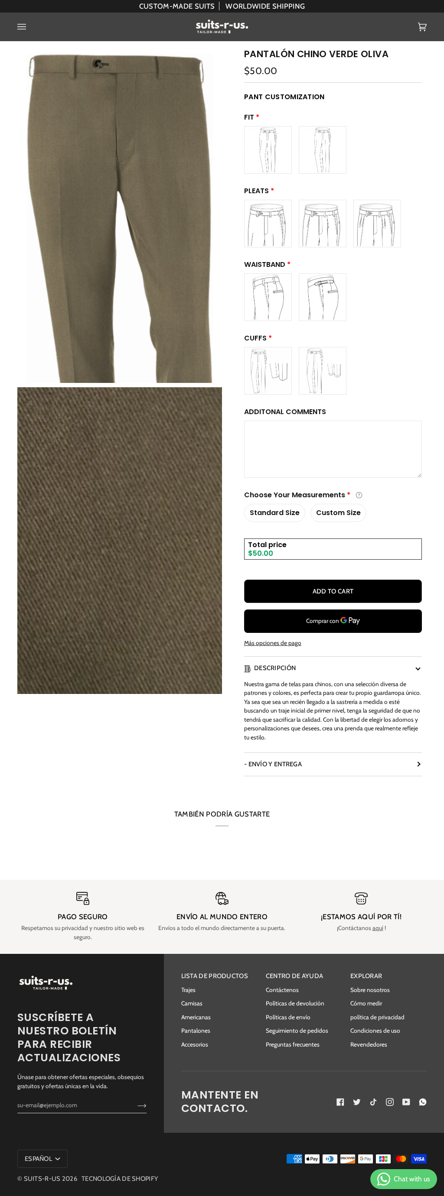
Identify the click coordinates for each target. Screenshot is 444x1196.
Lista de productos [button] (214, 976)
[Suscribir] (135, 1105)
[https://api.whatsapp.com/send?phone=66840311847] (423, 1102)
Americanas (196, 1017)
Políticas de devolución (295, 1003)
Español (39, 1159)
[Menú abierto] (30, 27)
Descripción (275, 668)
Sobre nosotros (370, 989)
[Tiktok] (373, 1102)
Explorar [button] (366, 976)
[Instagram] (390, 1102)
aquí (377, 927)
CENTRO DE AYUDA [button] (294, 976)
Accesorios (194, 1044)
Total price (267, 545)
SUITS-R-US (42, 1179)
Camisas (191, 1003)
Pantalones (195, 1030)
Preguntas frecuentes (293, 1044)
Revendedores (368, 1044)
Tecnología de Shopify (120, 1179)
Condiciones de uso (375, 1030)
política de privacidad (377, 1017)
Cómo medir (366, 1003)
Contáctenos (282, 989)
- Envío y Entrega (273, 764)
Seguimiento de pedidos (297, 1030)
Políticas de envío (288, 1017)
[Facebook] (340, 1102)
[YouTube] (406, 1102)
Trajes (188, 989)
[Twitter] (357, 1102)
